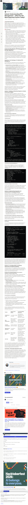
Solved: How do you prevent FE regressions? (9, 458)
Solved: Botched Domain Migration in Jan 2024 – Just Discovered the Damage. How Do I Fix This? (15, 455)
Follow (15, 436)
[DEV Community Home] (1, 1)
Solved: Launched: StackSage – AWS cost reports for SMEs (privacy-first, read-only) (15, 451)
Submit (8, 402)
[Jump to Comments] (1, 37)
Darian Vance (8, 11)
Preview (11, 402)
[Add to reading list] (1, 39)
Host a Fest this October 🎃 (11, 387)
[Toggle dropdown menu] (25, 372)
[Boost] (1, 42)
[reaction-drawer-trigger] (1, 34)
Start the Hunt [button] (7, 429)
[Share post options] (1, 44)
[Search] (3, 1)
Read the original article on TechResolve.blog (13, 370)
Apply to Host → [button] (7, 392)
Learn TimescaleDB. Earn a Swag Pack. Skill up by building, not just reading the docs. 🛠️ (14, 420)
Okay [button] (2, 503)
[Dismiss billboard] (26, 493)
